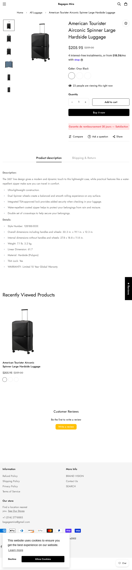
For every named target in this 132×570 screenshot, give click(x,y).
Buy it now (99, 112)
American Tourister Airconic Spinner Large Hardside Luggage (21, 364)
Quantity (73, 94)
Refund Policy (10, 476)
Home (20, 12)
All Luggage (36, 12)
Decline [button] (12, 559)
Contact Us (72, 481)
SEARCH (71, 486)
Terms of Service (11, 491)
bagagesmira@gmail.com (16, 522)
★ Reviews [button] (128, 288)
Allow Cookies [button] (43, 559)
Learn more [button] (15, 550)
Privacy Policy (10, 486)
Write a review (66, 427)
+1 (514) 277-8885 (13, 517)
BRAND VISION (75, 476)
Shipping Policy (11, 481)
